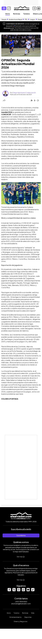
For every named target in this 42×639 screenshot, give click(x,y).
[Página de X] (14, 591)
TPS (26, 19)
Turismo (26, 14)
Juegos (32, 19)
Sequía (4, 19)
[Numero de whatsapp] (23, 591)
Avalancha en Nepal (15, 19)
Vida (32, 613)
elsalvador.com (9, 28)
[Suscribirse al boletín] (4, 8)
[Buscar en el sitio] (9, 8)
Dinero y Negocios (20, 621)
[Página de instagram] (18, 591)
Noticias (16, 14)
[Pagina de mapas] (34, 8)
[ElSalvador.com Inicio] (21, 8)
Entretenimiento (16, 617)
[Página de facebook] (9, 591)
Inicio (7, 14)
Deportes (28, 617)
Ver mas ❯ (21, 557)
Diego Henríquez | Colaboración (24, 93)
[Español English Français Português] (38, 8)
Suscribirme (21, 535)
